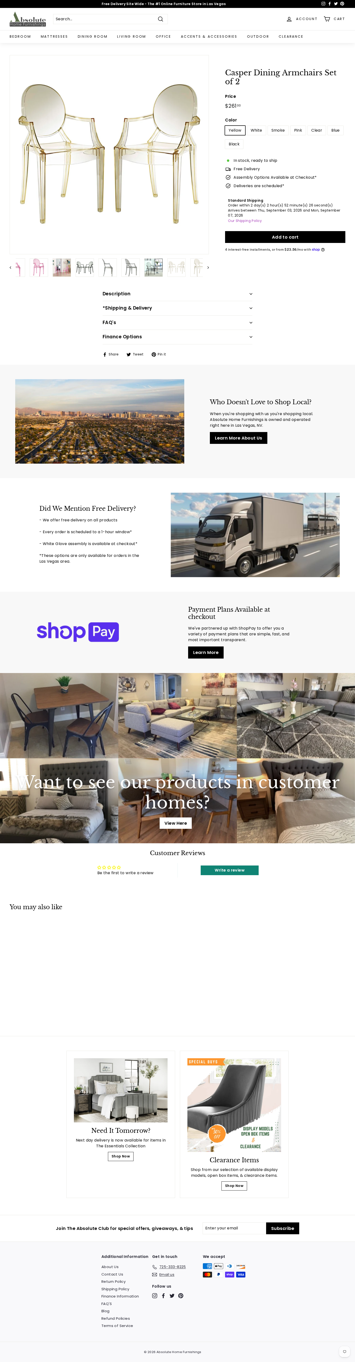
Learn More (206, 652)
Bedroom (20, 36)
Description (116, 294)
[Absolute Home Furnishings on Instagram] (154, 1295)
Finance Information (120, 1296)
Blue (335, 130)
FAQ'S (106, 1303)
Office (163, 36)
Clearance (291, 36)
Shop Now (121, 1156)
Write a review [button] (230, 870)
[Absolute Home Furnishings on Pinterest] (180, 1295)
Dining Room (93, 36)
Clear (316, 130)
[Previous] (13, 267)
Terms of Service (117, 1325)
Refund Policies (115, 1318)
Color (231, 120)
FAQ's (109, 322)
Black (234, 144)
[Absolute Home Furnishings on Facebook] (163, 1295)
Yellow (235, 130)
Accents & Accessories (209, 36)
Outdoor (258, 36)
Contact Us (112, 1274)
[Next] (206, 267)
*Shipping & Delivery (127, 308)
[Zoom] (109, 154)
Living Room (131, 36)
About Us (110, 1266)
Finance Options (122, 336)
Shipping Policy (115, 1288)
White (256, 130)
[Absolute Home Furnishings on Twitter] (172, 1295)
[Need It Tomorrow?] (121, 1090)
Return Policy (113, 1281)
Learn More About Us (238, 438)
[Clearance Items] (234, 1105)
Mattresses (54, 36)
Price (230, 96)
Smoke (278, 130)
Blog (105, 1310)
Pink (298, 130)
